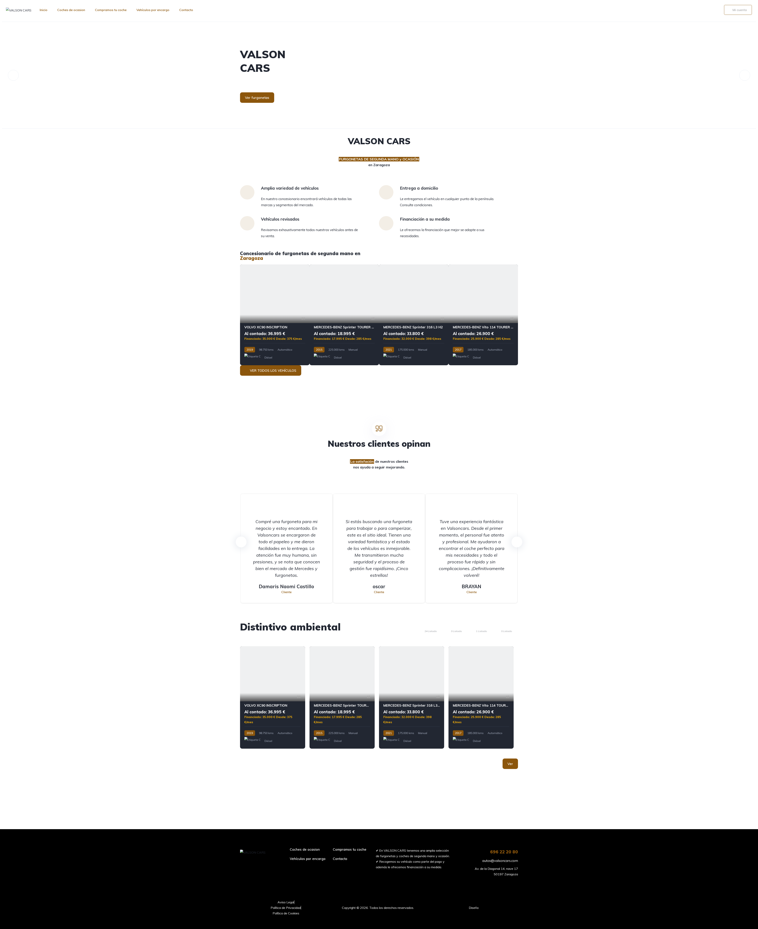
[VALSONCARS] (379, 75)
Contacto (186, 10)
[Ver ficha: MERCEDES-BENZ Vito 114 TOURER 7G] (483, 314)
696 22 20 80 (504, 852)
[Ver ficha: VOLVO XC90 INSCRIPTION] (275, 314)
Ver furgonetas (257, 98)
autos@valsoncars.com (499, 861)
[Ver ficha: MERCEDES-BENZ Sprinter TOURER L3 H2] (344, 314)
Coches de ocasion (71, 10)
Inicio (43, 10)
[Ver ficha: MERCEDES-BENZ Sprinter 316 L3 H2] (413, 314)
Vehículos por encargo (152, 10)
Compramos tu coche (111, 10)
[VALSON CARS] (18, 10)
